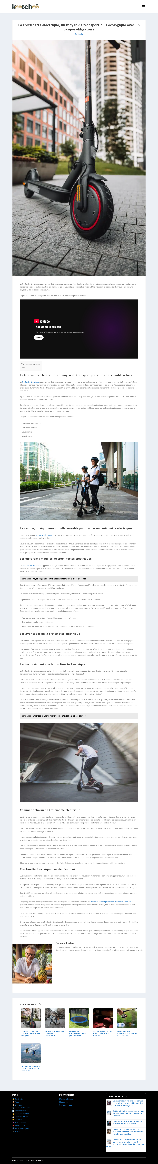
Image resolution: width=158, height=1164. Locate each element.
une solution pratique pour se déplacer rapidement (111, 902)
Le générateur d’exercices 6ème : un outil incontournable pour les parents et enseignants (128, 1103)
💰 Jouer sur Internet (20, 1113)
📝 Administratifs (19, 1111)
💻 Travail (16, 1131)
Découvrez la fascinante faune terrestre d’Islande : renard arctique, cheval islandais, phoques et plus (125, 1143)
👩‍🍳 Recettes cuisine (20, 1116)
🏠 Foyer (16, 1102)
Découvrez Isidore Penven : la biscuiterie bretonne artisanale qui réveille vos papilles (129, 1131)
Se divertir (79, 34)
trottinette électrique (30, 382)
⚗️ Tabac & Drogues (20, 1128)
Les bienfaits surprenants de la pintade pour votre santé (127, 1122)
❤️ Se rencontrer (19, 1125)
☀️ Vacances (17, 1119)
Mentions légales (66, 1099)
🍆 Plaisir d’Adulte (19, 1122)
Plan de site (64, 1102)
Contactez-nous (65, 1105)
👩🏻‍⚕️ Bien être (17, 1105)
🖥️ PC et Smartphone (21, 1108)
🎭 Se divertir (17, 1099)
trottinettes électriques (32, 565)
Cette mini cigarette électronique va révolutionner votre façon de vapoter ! (128, 1113)
